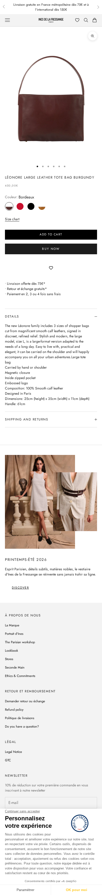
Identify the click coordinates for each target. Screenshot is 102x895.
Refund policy (14, 709)
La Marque (12, 625)
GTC (8, 760)
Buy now (51, 249)
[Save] (51, 268)
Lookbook (11, 650)
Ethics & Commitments (20, 675)
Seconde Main (15, 667)
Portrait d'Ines (14, 633)
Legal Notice (13, 751)
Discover (20, 587)
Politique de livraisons (19, 718)
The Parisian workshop (20, 642)
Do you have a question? (22, 726)
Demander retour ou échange (25, 701)
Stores (9, 659)
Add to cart (51, 234)
